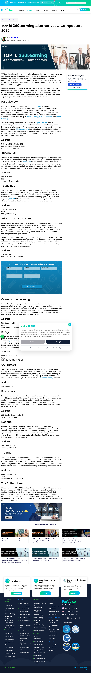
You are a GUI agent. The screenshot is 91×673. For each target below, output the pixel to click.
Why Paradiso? (53, 645)
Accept (58, 342)
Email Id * (26, 275)
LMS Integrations (10, 639)
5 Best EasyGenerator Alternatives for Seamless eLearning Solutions (14, 540)
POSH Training (38, 615)
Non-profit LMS (38, 650)
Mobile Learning (24, 612)
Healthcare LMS (39, 656)
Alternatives (13, 20)
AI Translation (53, 614)
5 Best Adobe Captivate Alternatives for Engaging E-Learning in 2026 (73, 541)
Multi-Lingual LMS (25, 633)
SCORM (12, 199)
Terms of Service (78, 667)
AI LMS (51, 603)
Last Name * (26, 267)
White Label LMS (25, 603)
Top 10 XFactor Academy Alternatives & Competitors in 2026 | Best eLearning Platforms (14, 560)
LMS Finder (52, 638)
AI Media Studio (24, 652)
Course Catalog (10, 614)
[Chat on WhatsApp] (2, 336)
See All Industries (39, 661)
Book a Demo (85, 10)
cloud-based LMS (34, 106)
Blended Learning (25, 614)
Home (4, 20)
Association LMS (39, 647)
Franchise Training (40, 628)
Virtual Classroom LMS (25, 644)
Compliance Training (38, 611)
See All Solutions (39, 631)
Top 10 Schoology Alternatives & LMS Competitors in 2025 (74, 559)
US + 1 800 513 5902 (71, 608)
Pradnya (15, 37)
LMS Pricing (8, 633)
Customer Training (37, 621)
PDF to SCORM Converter (53, 626)
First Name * (9, 267)
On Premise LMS (25, 617)
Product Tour (76, 10)
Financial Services (39, 658)
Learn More (17, 593)
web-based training (45, 378)
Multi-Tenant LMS (25, 636)
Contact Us (52, 648)
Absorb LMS (26, 162)
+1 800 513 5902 (57, 4)
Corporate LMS (38, 641)
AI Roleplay (52, 609)
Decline (32, 342)
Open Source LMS (25, 620)
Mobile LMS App (9, 642)
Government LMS (39, 653)
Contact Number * (11, 275)
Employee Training (40, 603)
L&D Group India (10, 656)
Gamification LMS (25, 623)
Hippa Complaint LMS (25, 648)
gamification (42, 123)
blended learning (45, 117)
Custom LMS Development (9, 622)
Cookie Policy (57, 348)
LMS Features (9, 636)
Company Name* (45, 267)
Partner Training (39, 625)
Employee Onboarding (38, 606)
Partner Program (10, 653)
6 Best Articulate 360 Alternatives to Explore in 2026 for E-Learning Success (45, 541)
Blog (6, 645)
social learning (32, 117)
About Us (51, 651)
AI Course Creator (54, 606)
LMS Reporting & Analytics (25, 639)
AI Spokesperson (54, 612)
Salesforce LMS (24, 609)
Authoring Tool (9, 608)
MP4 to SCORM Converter (53, 635)
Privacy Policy (46, 348)
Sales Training (38, 618)
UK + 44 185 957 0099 (71, 611)
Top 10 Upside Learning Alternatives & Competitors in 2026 (45, 559)
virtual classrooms (23, 125)
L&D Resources (9, 648)
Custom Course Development (10, 626)
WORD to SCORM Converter (54, 630)
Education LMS (38, 644)
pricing (37, 10)
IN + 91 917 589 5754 (71, 614)
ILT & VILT (22, 630)
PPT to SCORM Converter (53, 621)
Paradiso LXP (9, 611)
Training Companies (38, 637)
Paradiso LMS (9, 605)
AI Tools (29, 10)
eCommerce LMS (25, 606)
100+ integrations (22, 129)
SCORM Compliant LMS (25, 626)
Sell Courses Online (8, 617)
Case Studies (9, 650)
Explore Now (74, 593)
